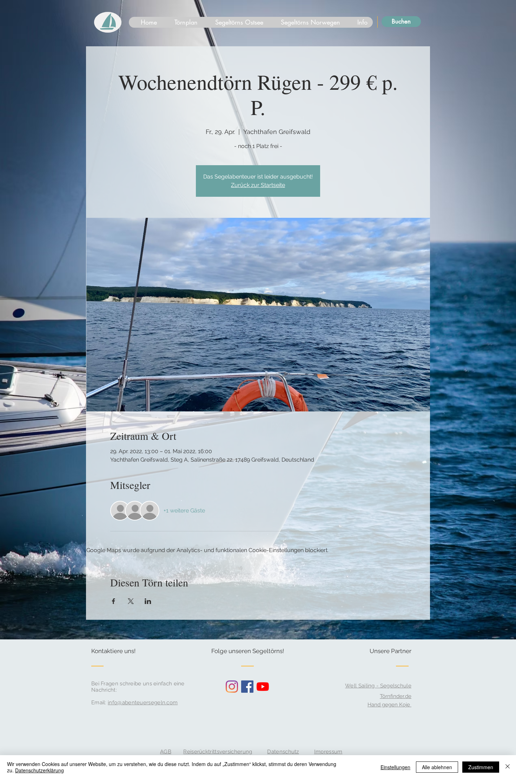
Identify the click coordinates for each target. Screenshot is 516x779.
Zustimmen (480, 767)
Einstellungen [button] (395, 767)
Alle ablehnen (437, 767)
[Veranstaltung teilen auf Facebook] (113, 601)
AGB (165, 751)
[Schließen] (507, 767)
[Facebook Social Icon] (247, 686)
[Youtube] (263, 686)
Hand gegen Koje (389, 704)
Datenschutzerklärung (39, 770)
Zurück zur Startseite (258, 185)
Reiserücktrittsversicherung (217, 751)
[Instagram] (232, 686)
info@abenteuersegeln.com (143, 702)
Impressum (328, 751)
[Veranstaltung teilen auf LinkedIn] (148, 601)
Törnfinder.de (395, 696)
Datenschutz (283, 751)
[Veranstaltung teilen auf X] (130, 601)
